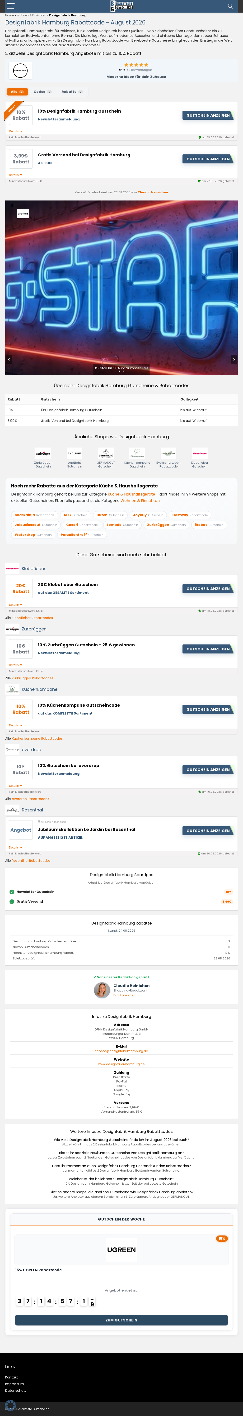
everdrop (31, 750)
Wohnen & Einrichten (31, 15)
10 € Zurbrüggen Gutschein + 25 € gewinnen (86, 645)
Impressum (14, 1384)
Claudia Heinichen (153, 192)
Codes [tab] (42, 92)
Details (14, 131)
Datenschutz (16, 1390)
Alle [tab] (16, 92)
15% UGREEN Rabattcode (38, 1270)
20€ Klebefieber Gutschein (68, 584)
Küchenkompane (39, 689)
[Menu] (11, 6)
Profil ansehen (124, 995)
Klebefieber (34, 569)
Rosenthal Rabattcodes (31, 860)
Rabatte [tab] (71, 92)
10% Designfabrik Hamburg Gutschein (79, 111)
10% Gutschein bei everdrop (68, 765)
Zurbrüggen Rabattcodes (32, 678)
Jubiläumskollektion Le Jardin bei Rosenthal (86, 829)
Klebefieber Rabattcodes (32, 617)
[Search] (230, 6)
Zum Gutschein (122, 1320)
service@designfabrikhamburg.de (121, 1051)
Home (9, 15)
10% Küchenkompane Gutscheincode (79, 705)
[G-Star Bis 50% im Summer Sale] (121, 203)
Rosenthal (32, 810)
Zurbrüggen (34, 629)
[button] (10, 1405)
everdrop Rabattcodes (30, 798)
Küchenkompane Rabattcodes (37, 738)
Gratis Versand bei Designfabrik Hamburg (84, 155)
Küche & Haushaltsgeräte (131, 494)
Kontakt (11, 1377)
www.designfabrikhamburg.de (121, 1064)
